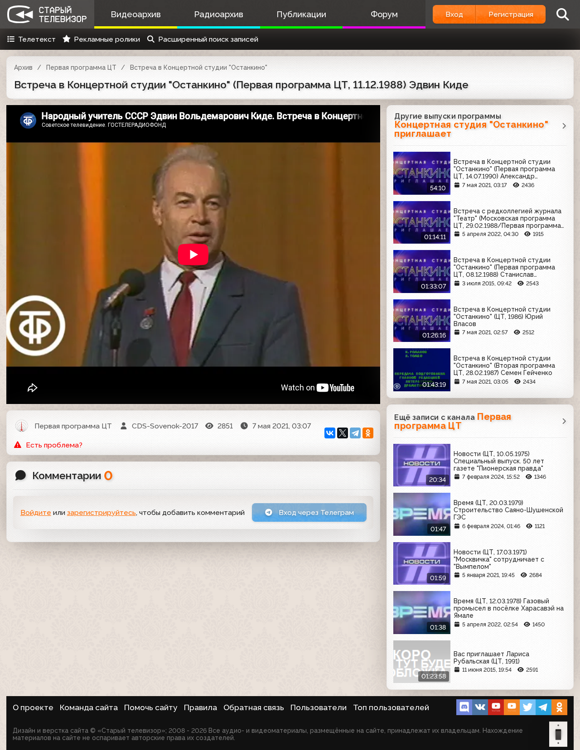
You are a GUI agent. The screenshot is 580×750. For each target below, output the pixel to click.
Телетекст (37, 39)
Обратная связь (253, 707)
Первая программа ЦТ (81, 67)
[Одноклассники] (367, 433)
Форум (384, 14)
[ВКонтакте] (329, 433)
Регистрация (510, 14)
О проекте (33, 707)
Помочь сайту (151, 707)
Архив (23, 67)
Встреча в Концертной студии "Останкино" (198, 67)
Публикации (301, 14)
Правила (200, 707)
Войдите (35, 512)
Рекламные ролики (107, 39)
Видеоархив (136, 14)
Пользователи (318, 707)
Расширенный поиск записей (208, 39)
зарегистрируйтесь (101, 512)
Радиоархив (218, 14)
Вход (454, 14)
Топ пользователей (391, 707)
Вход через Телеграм (315, 512)
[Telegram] (355, 433)
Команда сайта (89, 707)
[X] (342, 433)
